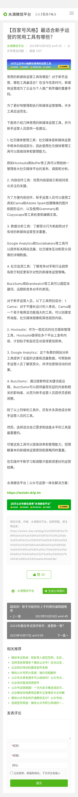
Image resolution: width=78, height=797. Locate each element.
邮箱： (16, 755)
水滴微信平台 (15, 45)
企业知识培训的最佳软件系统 (29, 667)
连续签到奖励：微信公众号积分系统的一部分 (38, 702)
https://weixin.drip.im (24, 493)
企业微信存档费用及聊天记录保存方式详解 (38, 692)
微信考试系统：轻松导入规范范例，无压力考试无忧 (38, 657)
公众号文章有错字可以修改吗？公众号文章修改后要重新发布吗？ (38, 677)
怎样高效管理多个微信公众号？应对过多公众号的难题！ (38, 662)
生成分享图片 (56, 591)
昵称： (16, 745)
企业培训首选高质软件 (25, 682)
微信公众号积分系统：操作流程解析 (33, 672)
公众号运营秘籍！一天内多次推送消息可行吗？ (38, 687)
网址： (16, 765)
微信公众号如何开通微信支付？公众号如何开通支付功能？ (38, 697)
